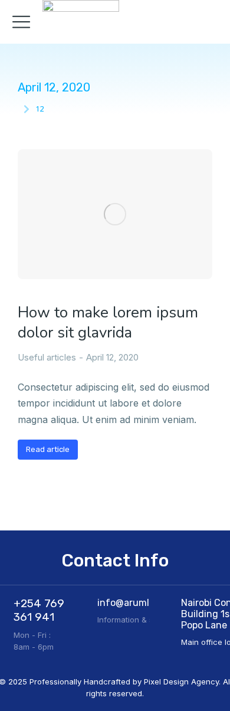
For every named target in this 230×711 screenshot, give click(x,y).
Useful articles (47, 357)
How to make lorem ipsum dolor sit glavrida (108, 323)
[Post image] (115, 214)
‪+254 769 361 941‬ (39, 610)
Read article (48, 449)
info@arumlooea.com (144, 602)
